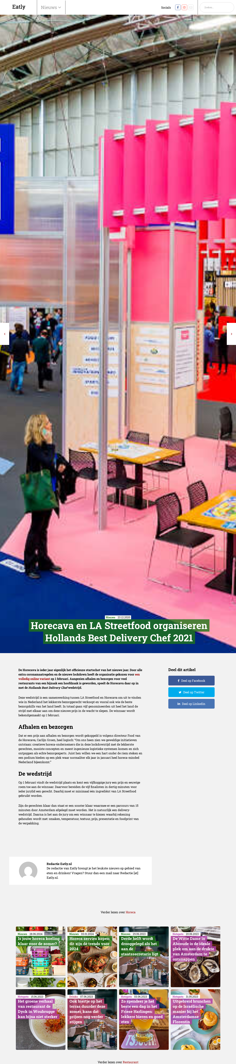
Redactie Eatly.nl (59, 864)
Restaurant (130, 1062)
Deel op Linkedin (193, 704)
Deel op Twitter (193, 692)
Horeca (131, 912)
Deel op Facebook (193, 681)
